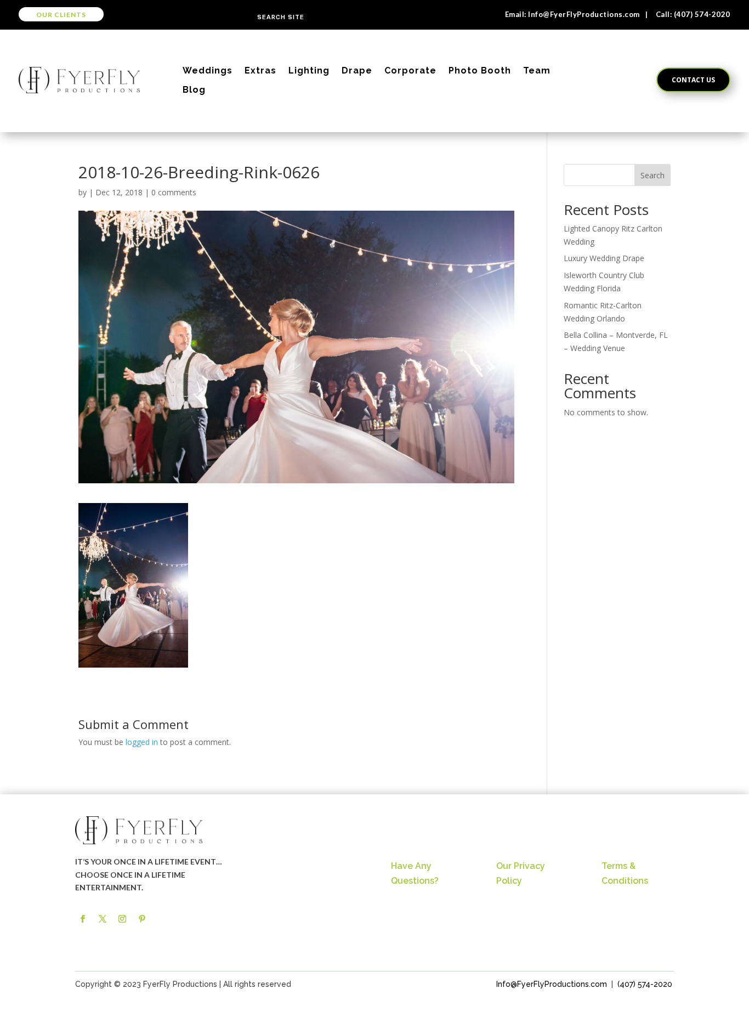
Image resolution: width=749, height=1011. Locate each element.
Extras (260, 70)
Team (537, 70)
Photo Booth (480, 70)
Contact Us (693, 79)
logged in (142, 742)
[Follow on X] (102, 919)
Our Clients (61, 14)
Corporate (410, 70)
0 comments (173, 192)
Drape (357, 70)
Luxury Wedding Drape (604, 258)
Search (652, 175)
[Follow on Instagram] (122, 919)
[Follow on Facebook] (82, 919)
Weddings (207, 70)
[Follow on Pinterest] (142, 919)
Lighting (309, 70)
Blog (194, 89)
